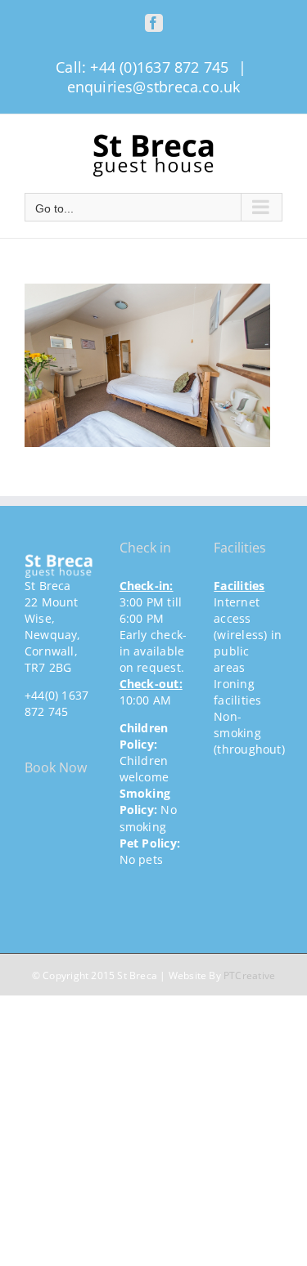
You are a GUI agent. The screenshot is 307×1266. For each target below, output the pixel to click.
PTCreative (249, 975)
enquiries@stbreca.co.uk (154, 86)
